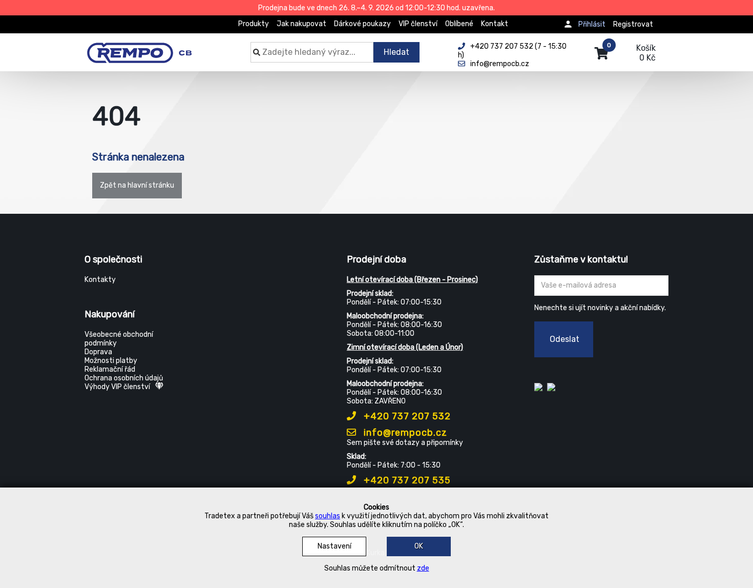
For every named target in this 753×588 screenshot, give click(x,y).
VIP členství (418, 23)
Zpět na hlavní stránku (137, 185)
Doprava (98, 352)
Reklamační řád (110, 369)
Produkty (253, 23)
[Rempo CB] (146, 47)
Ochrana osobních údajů (124, 378)
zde (423, 568)
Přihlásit (591, 24)
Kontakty (100, 279)
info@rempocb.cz (404, 432)
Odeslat (564, 339)
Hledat (396, 52)
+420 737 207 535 (406, 480)
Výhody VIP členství (117, 386)
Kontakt (494, 23)
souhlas (327, 516)
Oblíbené (459, 23)
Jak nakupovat (301, 23)
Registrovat (633, 24)
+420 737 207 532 (406, 416)
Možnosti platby (111, 360)
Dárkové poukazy (362, 23)
